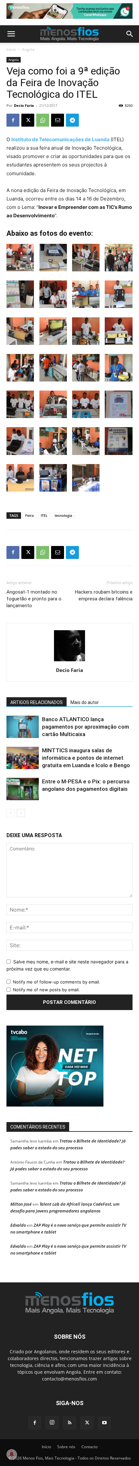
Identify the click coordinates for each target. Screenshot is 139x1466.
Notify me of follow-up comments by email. (56, 981)
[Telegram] (72, 120)
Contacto (89, 1446)
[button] (11, 34)
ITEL (44, 515)
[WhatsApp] (42, 120)
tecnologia (63, 515)
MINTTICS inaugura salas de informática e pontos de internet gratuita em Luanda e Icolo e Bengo (86, 757)
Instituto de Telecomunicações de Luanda (60, 139)
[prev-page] (10, 813)
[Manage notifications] (11, 1454)
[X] (27, 120)
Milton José (21, 1204)
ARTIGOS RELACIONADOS (36, 702)
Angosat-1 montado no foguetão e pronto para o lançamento (33, 598)
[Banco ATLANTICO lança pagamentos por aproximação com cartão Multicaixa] (22, 727)
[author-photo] (69, 661)
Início (11, 49)
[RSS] (69, 1422)
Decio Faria (24, 105)
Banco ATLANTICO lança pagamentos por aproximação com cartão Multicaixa (85, 726)
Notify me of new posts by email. (46, 989)
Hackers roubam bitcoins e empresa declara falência (104, 595)
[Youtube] (104, 1422)
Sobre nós (66, 1446)
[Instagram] (52, 1422)
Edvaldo (18, 1225)
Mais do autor (84, 702)
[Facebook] (12, 120)
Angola (28, 49)
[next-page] (21, 813)
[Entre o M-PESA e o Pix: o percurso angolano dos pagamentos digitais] (22, 789)
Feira (29, 515)
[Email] (57, 120)
